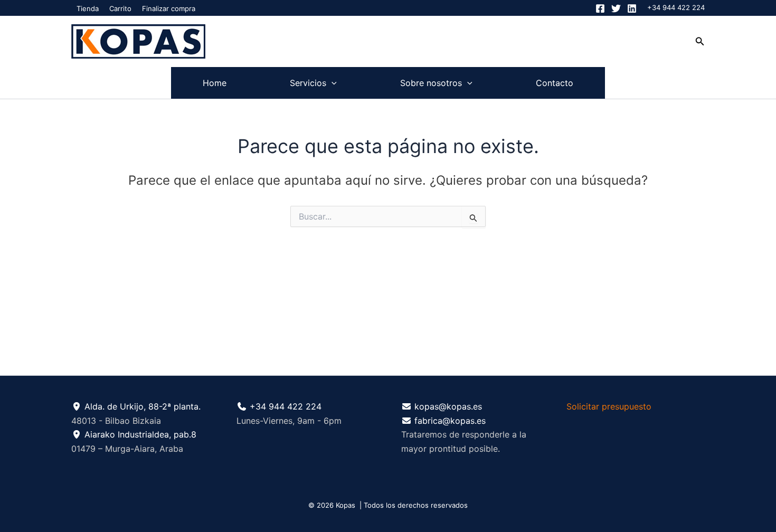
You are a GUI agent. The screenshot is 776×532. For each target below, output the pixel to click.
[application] (331, 83)
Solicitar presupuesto (608, 406)
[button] (700, 41)
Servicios (308, 83)
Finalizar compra (168, 8)
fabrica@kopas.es (450, 420)
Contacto (554, 83)
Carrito (120, 8)
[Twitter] (616, 8)
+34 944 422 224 (676, 7)
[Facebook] (600, 8)
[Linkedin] (632, 8)
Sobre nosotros (431, 83)
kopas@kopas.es (448, 406)
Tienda (88, 8)
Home (214, 83)
